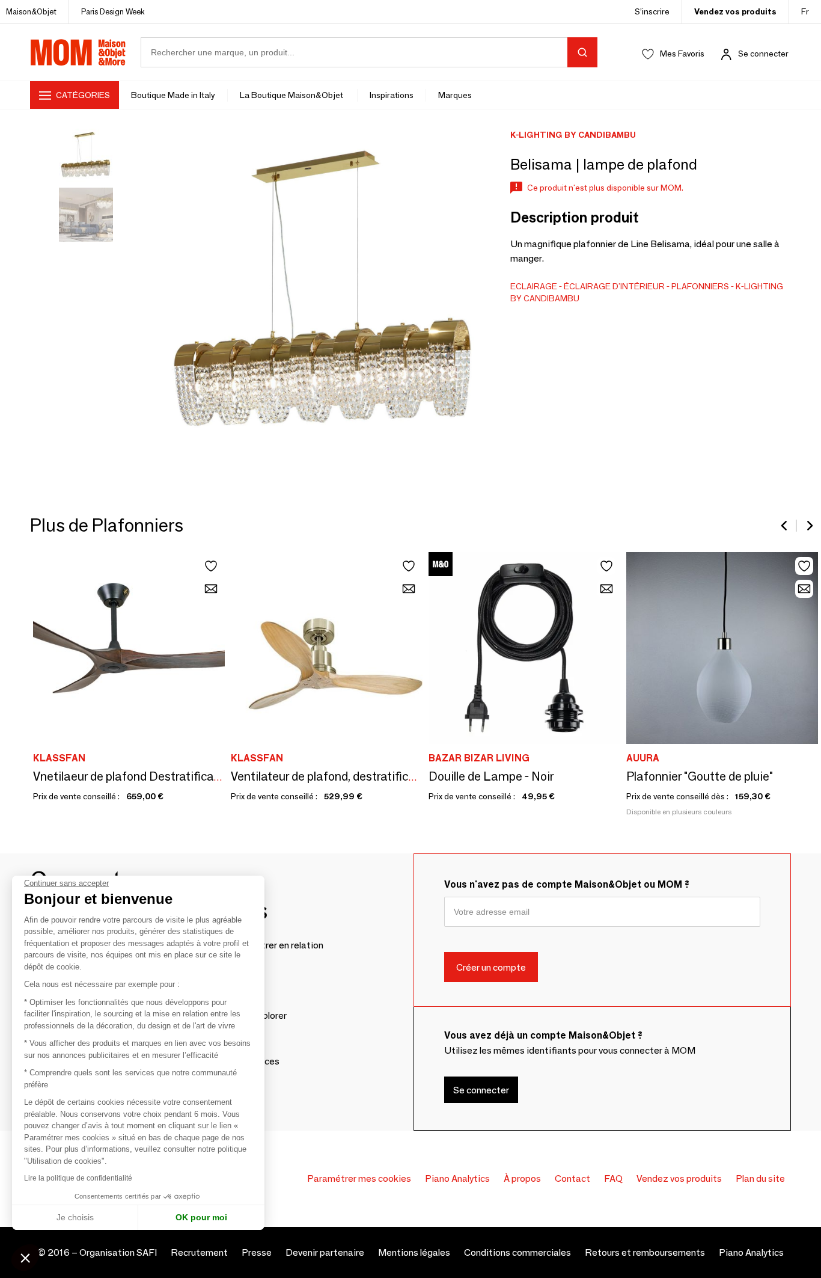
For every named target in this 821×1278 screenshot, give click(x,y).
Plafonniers (700, 286)
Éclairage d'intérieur (614, 286)
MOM (78, 52)
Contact (572, 1178)
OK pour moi (201, 1217)
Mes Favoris (682, 53)
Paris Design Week (113, 11)
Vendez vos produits (735, 11)
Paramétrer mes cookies (359, 1178)
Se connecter (763, 53)
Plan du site (760, 1178)
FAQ (613, 1178)
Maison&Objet (31, 11)
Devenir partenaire (324, 1252)
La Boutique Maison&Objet (292, 95)
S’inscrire (652, 11)
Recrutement (199, 1252)
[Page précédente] (785, 526)
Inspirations (392, 95)
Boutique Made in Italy (173, 95)
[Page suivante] (809, 526)
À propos (522, 1178)
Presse (257, 1252)
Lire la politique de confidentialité (78, 1178)
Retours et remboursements (645, 1252)
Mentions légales (414, 1252)
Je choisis (75, 1217)
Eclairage (533, 286)
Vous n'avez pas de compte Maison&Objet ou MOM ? (566, 884)
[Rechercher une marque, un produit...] (582, 52)
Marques (455, 95)
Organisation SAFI (118, 1252)
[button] (25, 1257)
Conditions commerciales (517, 1252)
